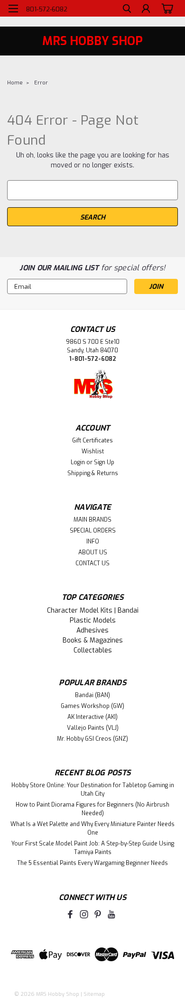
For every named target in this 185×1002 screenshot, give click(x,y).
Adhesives (92, 630)
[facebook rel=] (70, 914)
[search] (127, 10)
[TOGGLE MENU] (13, 8)
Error (41, 82)
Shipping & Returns (92, 473)
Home (15, 82)
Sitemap (94, 994)
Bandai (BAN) (92, 695)
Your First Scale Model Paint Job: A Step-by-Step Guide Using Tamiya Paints (92, 848)
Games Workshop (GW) (92, 706)
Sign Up (104, 462)
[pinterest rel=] (97, 914)
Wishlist (93, 451)
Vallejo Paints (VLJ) (93, 728)
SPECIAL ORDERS (93, 530)
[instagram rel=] (84, 914)
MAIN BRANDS (92, 520)
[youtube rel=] (111, 914)
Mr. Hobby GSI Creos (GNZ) (92, 739)
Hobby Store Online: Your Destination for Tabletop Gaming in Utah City (92, 789)
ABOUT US (92, 552)
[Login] (146, 10)
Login (78, 462)
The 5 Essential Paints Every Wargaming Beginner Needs (92, 863)
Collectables (93, 650)
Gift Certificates (92, 440)
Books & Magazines (93, 640)
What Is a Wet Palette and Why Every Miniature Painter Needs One (92, 828)
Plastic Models (93, 620)
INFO (92, 541)
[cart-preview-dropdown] (166, 8)
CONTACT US (92, 563)
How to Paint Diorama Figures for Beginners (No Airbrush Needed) (92, 809)
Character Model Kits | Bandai (93, 610)
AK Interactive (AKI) (92, 717)
